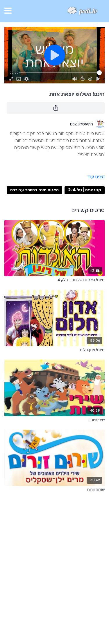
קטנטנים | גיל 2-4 (84, 190)
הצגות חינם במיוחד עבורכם (34, 190)
